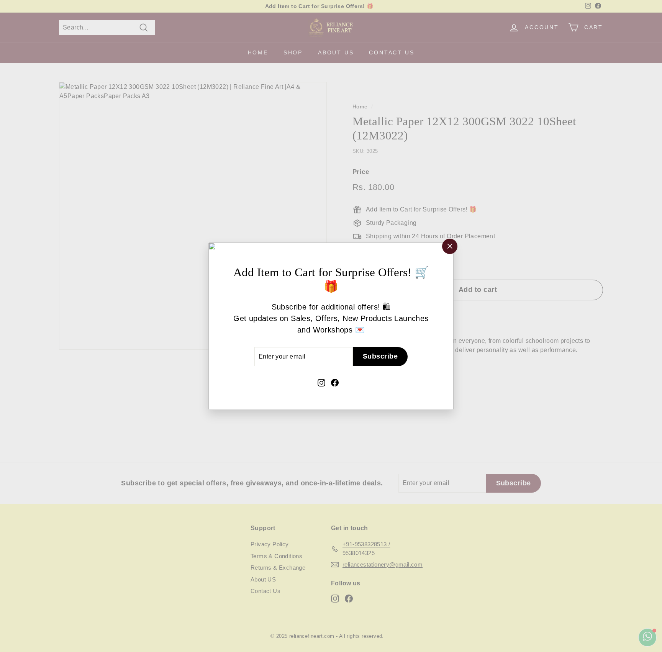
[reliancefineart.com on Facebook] (335, 381)
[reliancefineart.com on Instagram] (321, 381)
